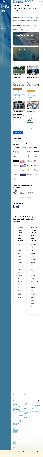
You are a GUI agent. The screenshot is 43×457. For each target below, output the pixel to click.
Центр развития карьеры (20, 417)
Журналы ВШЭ (31, 412)
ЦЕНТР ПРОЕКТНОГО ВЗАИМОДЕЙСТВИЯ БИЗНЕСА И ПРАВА (5, 6)
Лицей (20, 400)
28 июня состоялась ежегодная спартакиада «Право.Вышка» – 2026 (19, 77)
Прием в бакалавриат (21, 407)
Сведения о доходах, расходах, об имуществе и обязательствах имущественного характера (16, 429)
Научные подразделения (26, 401)
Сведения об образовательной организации (16, 435)
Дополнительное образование (22, 415)
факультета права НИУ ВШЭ (32, 17)
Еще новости (18, 132)
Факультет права (16, 395)
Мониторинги (26, 405)
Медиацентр (32, 409)
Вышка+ (20, 408)
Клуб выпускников (4, 13)
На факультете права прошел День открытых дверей (32, 111)
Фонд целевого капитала (15, 420)
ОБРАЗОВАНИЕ (22, 399)
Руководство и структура (15, 404)
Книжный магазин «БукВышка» (32, 405)
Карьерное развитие (3, 11)
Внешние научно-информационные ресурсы (27, 419)
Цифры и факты (14, 401)
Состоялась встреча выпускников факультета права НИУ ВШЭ (33, 77)
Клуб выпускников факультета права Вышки (26, 49)
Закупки (14, 414)
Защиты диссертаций (26, 410)
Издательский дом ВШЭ (32, 403)
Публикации (32, 413)
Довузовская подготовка (21, 403)
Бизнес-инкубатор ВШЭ (20, 421)
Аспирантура (21, 412)
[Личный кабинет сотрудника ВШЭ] (39, 1)
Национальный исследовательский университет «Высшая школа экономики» (25, 394)
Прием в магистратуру (21, 411)
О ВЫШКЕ (15, 399)
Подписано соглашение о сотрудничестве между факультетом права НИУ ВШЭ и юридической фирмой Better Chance (19, 113)
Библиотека (32, 400)
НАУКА (25, 399)
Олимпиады (21, 404)
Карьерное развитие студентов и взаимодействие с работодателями (24, 34)
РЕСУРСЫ (32, 399)
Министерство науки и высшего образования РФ (37, 404)
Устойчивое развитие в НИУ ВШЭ (15, 406)
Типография (32, 408)
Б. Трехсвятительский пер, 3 (6, 23)
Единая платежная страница (15, 443)
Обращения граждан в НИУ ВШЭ (15, 417)
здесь (26, 452)
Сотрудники (3, 16)
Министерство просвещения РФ (37, 409)
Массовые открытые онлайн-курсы (37, 412)
